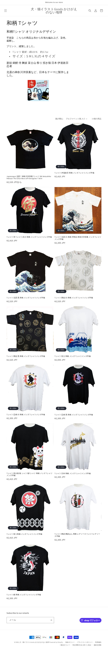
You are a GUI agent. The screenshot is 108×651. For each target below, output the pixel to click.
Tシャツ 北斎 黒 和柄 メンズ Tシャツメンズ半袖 (26, 298)
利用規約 (98, 642)
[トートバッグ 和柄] (38, 90)
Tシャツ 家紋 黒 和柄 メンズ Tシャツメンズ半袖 (26, 356)
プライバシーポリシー (85, 642)
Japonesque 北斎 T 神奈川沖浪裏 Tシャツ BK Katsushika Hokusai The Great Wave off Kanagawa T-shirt (29, 177)
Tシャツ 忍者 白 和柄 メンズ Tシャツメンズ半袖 (26, 415)
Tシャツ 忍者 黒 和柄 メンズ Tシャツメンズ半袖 (74, 415)
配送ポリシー (65, 645)
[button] (5, 11)
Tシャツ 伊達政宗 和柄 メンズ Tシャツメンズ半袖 (74, 173)
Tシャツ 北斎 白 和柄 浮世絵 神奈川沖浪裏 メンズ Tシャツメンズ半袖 (78, 238)
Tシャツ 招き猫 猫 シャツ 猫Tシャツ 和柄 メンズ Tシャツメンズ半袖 (29, 474)
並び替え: (59, 119)
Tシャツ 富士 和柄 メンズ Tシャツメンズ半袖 (73, 356)
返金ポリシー (70, 642)
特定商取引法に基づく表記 (82, 645)
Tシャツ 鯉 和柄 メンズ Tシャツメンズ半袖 (24, 595)
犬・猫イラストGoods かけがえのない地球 (34, 642)
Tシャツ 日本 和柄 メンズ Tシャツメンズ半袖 (73, 473)
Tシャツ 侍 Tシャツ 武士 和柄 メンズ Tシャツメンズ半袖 (29, 237)
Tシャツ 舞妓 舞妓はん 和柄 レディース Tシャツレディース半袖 (77, 535)
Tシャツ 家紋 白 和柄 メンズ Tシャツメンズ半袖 (74, 298)
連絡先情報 (98, 645)
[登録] (51, 620)
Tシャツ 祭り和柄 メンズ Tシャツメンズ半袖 (24, 534)
